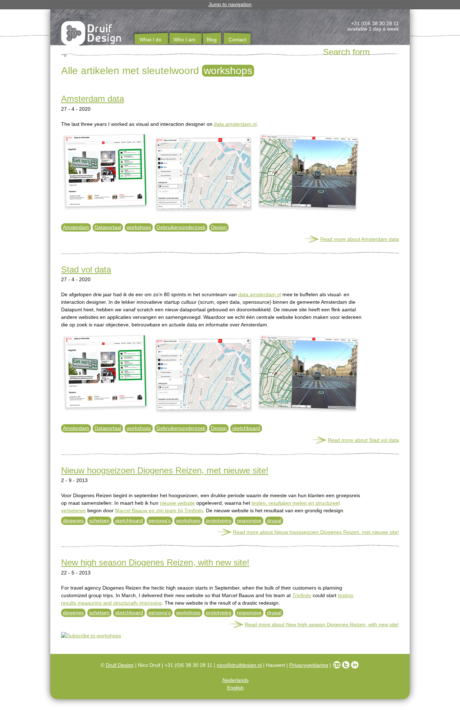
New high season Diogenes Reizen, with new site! (155, 562)
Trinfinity (301, 595)
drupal (274, 520)
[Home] (91, 34)
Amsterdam (76, 227)
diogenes (73, 520)
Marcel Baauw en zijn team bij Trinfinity (159, 510)
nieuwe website (177, 503)
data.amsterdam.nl (235, 124)
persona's (159, 520)
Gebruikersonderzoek (181, 227)
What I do (150, 39)
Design (219, 227)
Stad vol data (86, 269)
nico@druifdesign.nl (239, 665)
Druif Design (120, 665)
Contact (237, 39)
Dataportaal (108, 227)
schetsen (99, 520)
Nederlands (235, 680)
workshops (138, 227)
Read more (359, 239)
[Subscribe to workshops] (230, 635)
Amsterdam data (92, 99)
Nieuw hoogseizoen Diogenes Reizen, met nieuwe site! (164, 470)
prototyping (218, 520)
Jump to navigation (230, 4)
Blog (212, 39)
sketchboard (246, 428)
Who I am (185, 39)
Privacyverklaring (308, 665)
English (235, 688)
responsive (249, 520)
